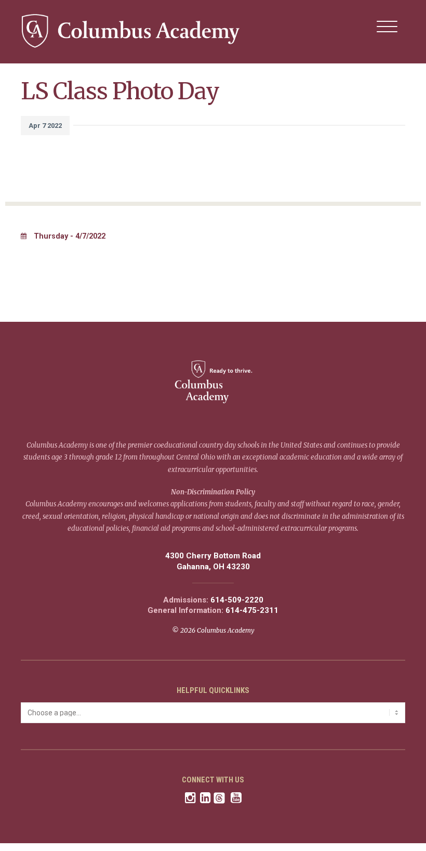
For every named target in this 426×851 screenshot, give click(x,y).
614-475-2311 (251, 610)
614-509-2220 (236, 600)
